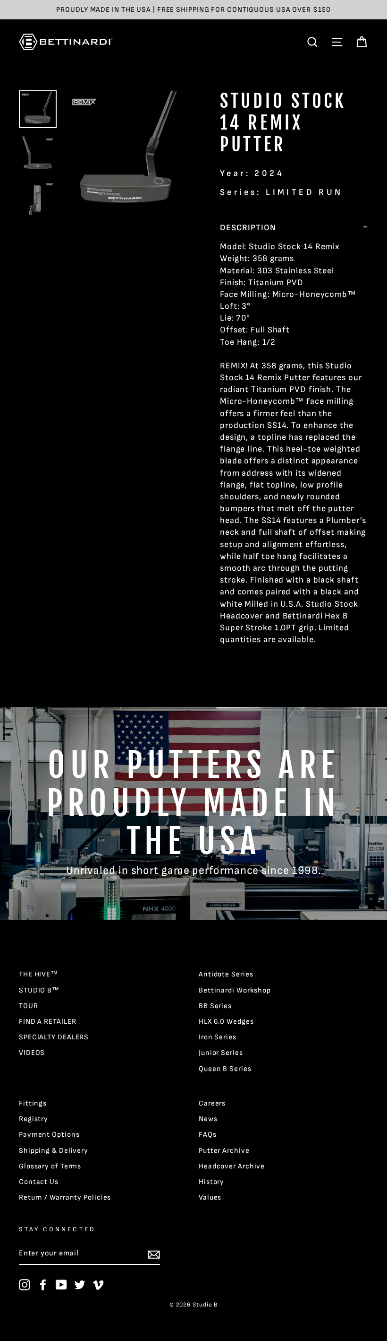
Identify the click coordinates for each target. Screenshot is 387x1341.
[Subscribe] (154, 1254)
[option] (193, 10)
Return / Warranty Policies (65, 1197)
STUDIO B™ (39, 990)
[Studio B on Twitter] (79, 1284)
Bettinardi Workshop (235, 990)
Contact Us (39, 1181)
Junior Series (221, 1052)
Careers (212, 1103)
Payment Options (49, 1134)
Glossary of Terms (50, 1166)
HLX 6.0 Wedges (226, 1021)
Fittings (33, 1103)
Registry (33, 1119)
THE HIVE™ (38, 974)
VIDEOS (32, 1052)
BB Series (215, 1005)
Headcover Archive (232, 1166)
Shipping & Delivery (53, 1150)
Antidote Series (226, 974)
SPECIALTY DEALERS (54, 1037)
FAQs (208, 1134)
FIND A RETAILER (47, 1021)
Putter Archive (224, 1150)
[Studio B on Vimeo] (98, 1284)
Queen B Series (225, 1068)
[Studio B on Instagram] (24, 1284)
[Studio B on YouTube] (61, 1284)
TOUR (28, 1005)
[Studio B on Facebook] (43, 1284)
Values (210, 1197)
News (208, 1119)
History (211, 1181)
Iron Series (217, 1037)
